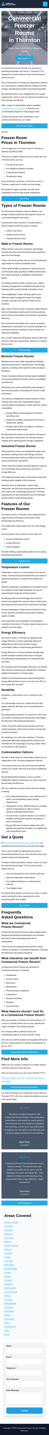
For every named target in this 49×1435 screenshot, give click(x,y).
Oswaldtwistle (10, 1303)
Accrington (8, 1307)
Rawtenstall (9, 1319)
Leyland (7, 1273)
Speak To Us (25, 561)
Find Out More (24, 350)
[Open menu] (45, 4)
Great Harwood (10, 1292)
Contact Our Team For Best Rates (24, 1052)
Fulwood (8, 1249)
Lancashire (6, 1081)
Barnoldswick (10, 1327)
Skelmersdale (10, 1288)
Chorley (7, 1276)
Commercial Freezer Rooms (13, 108)
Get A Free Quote (24, 1203)
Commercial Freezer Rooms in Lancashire (21, 843)
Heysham (8, 1253)
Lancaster (8, 1261)
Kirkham (7, 1242)
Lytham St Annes (11, 1245)
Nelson (7, 1323)
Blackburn (8, 1284)
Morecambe (9, 1265)
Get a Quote (23, 58)
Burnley (7, 1315)
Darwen (7, 1296)
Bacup (7, 1334)
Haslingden (9, 1311)
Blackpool (40, 1078)
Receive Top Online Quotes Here (24, 1087)
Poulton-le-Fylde (8, 1078)
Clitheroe (8, 1300)
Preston (7, 1257)
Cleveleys (20, 1078)
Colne (6, 1330)
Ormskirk (8, 1280)
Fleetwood (30, 1078)
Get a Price (24, 199)
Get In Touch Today (24, 126)
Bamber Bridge (10, 1269)
